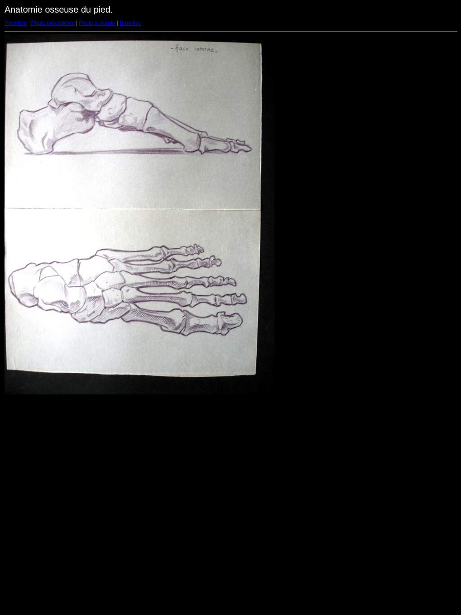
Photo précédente (53, 23)
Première (16, 23)
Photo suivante (97, 23)
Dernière (130, 23)
